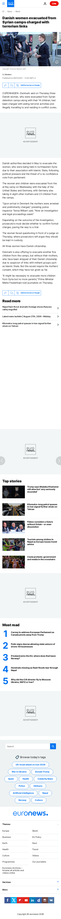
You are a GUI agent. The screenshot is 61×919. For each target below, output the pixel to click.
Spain (11, 779)
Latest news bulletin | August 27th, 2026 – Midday (26, 316)
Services (6, 882)
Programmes (8, 861)
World (17, 11)
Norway (22, 800)
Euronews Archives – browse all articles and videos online (13, 870)
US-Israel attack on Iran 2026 (30, 764)
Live (54, 3)
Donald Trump (42, 772)
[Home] (3, 11)
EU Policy (36, 837)
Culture (39, 800)
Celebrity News (45, 779)
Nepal (45, 793)
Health (26, 779)
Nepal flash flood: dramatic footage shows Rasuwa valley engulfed (27, 308)
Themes (6, 824)
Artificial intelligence (23, 793)
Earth (4, 843)
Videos (35, 855)
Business (6, 837)
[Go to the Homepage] (10, 3)
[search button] (53, 746)
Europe (5, 831)
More (5, 889)
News (9, 11)
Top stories (12, 481)
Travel (35, 849)
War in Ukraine (19, 772)
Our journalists (39, 861)
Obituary (37, 786)
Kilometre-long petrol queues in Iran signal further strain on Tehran (26, 324)
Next (34, 843)
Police (22, 786)
